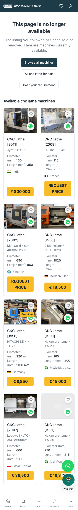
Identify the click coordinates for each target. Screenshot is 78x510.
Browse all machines (39, 62)
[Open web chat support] (68, 480)
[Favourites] (61, 6)
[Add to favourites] (31, 113)
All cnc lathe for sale (39, 74)
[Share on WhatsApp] (30, 126)
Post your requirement (39, 85)
